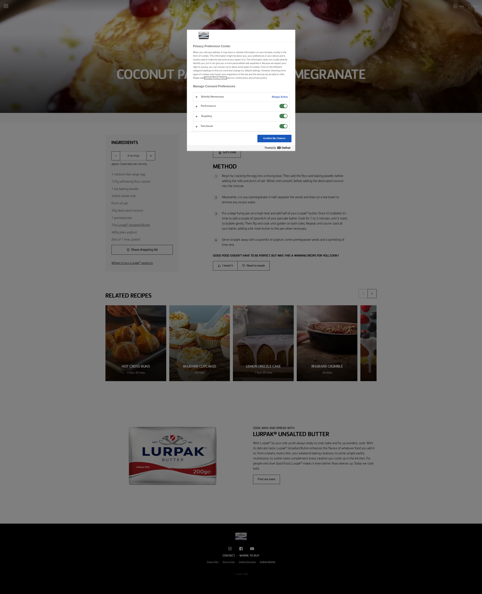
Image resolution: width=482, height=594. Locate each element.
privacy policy (260, 78)
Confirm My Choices (274, 138)
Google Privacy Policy (215, 78)
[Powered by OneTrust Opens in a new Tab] (279, 148)
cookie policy (241, 78)
